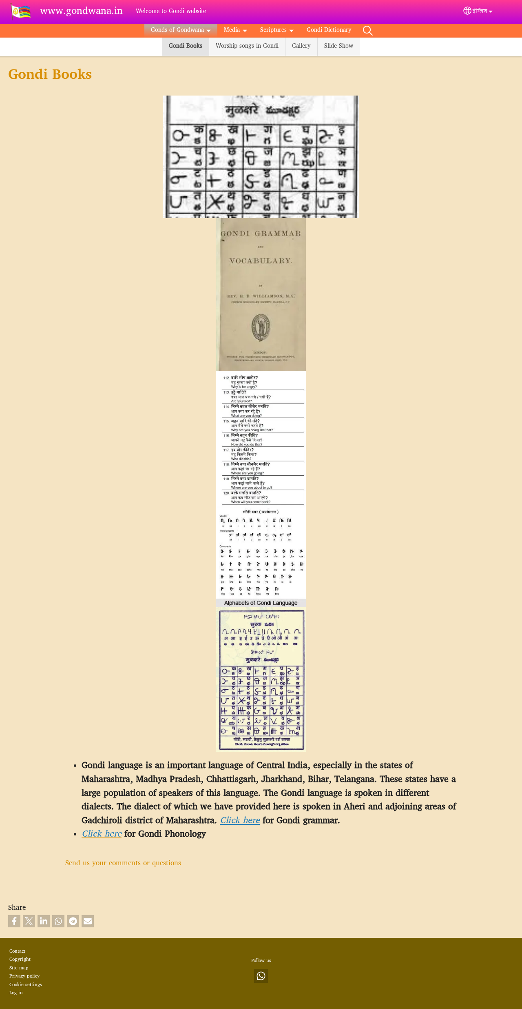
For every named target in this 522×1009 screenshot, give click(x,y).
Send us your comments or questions (123, 863)
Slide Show (338, 46)
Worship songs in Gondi (247, 46)
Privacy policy (24, 976)
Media (232, 30)
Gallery (301, 46)
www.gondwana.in (81, 12)
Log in (16, 993)
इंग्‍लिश (480, 12)
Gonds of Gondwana (177, 30)
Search (368, 31)
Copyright (20, 959)
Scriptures (273, 30)
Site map (19, 968)
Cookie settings (25, 985)
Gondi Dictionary (329, 30)
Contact (17, 951)
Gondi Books (185, 46)
